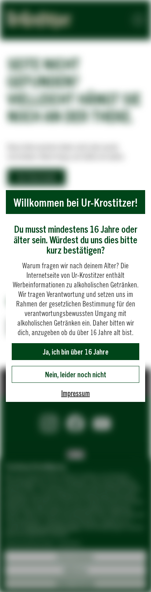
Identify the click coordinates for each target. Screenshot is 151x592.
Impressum (75, 393)
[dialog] (75, 296)
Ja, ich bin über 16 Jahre (75, 351)
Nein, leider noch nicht (75, 374)
